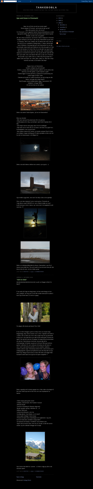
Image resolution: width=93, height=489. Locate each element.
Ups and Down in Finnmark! (27, 18)
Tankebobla (46, 7)
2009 (59, 20)
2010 (59, 18)
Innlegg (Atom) (27, 480)
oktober (62, 29)
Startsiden (38, 477)
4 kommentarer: (39, 271)
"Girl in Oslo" (22, 280)
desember (62, 25)
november (62, 27)
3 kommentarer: (39, 471)
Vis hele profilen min (62, 46)
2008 (59, 23)
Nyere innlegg (20, 477)
